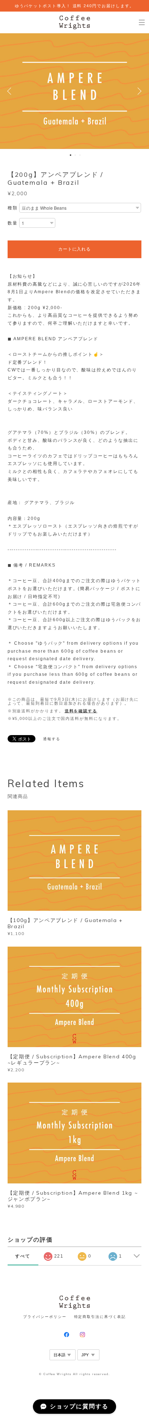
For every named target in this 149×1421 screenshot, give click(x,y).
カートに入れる (74, 249)
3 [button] (80, 155)
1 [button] (70, 155)
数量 (13, 223)
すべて (22, 1256)
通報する (51, 739)
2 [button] (75, 155)
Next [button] (138, 91)
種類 (13, 207)
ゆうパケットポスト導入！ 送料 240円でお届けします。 (75, 6)
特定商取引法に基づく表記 (100, 1317)
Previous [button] (10, 91)
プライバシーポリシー (44, 1317)
